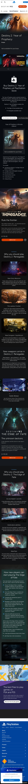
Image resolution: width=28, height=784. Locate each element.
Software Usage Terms (23, 778)
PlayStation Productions (6, 737)
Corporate (4, 739)
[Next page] (26, 11)
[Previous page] (1, 11)
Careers (3, 734)
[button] (14, 60)
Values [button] (3, 747)
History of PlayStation (6, 741)
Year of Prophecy (14, 11)
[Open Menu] (1, 2)
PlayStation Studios (6, 736)
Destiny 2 (12, 727)
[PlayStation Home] (14, 2)
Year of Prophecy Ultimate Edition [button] (9, 118)
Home (3, 727)
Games (7, 727)
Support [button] (4, 750)
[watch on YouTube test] (22, 65)
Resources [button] (4, 753)
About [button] (3, 730)
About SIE (4, 732)
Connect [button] (4, 756)
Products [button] (4, 744)
